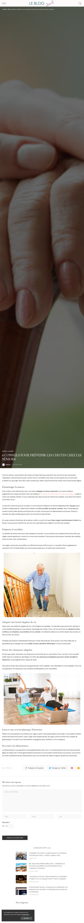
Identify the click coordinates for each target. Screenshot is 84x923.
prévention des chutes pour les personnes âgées (57, 494)
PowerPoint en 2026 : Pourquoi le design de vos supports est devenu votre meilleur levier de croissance (48, 889)
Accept (26, 918)
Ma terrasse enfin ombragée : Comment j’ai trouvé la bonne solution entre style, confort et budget (47, 866)
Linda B (8, 464)
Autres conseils (8, 451)
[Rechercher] (79, 3)
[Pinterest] (72, 768)
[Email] (78, 768)
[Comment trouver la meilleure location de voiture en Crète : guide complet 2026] (21, 855)
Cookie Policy (25, 914)
